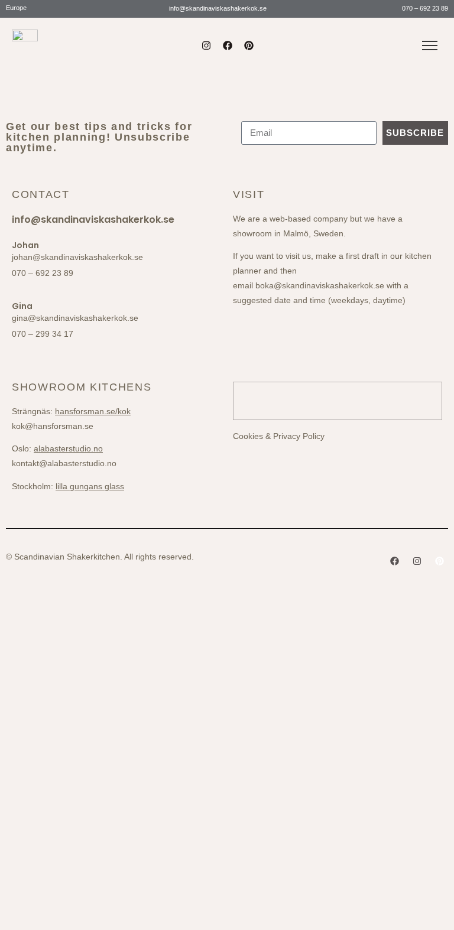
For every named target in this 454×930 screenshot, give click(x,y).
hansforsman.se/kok (93, 411)
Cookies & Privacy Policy (279, 436)
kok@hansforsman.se (52, 426)
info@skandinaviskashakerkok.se (217, 8)
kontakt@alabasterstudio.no (64, 463)
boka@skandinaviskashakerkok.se (319, 285)
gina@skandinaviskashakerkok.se (75, 318)
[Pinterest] (249, 45)
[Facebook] (227, 45)
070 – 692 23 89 (424, 8)
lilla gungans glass (90, 486)
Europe (17, 7)
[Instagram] (206, 45)
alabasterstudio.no (68, 448)
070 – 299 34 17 (42, 334)
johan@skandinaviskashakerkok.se (77, 257)
